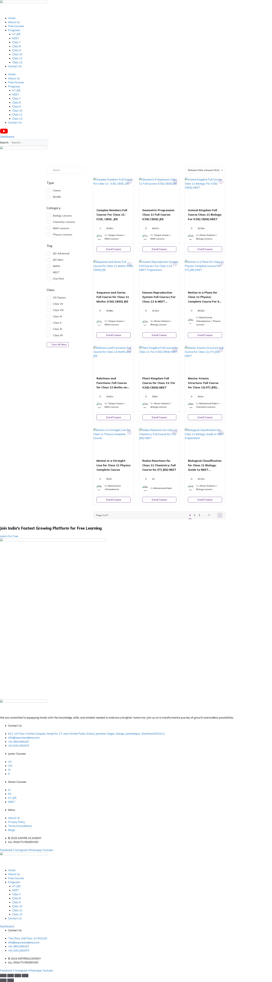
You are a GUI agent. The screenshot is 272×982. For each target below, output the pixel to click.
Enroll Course (113, 249)
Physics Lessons (62, 234)
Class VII (58, 303)
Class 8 (16, 46)
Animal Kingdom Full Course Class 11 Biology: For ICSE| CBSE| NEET (205, 214)
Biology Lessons (62, 215)
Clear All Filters (59, 344)
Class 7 (16, 42)
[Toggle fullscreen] (10, 975)
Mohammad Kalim (208, 403)
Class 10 (17, 54)
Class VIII (58, 310)
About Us (14, 22)
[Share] (17, 975)
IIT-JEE (16, 34)
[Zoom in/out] (3, 975)
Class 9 (16, 50)
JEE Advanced (61, 253)
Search (4, 142)
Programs (14, 30)
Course (57, 190)
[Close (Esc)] (25, 975)
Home (11, 18)
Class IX (57, 316)
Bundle (57, 196)
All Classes (59, 297)
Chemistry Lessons (64, 221)
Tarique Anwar (115, 235)
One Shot (58, 278)
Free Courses (16, 26)
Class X (57, 322)
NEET (15, 38)
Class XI (57, 329)
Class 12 (17, 62)
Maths (56, 266)
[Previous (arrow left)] (3, 980)
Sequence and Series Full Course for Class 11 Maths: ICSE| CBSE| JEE (112, 297)
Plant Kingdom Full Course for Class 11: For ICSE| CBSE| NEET (158, 383)
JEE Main (58, 259)
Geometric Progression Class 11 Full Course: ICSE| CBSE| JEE (158, 214)
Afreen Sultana (207, 235)
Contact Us (15, 66)
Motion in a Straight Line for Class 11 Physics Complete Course (113, 465)
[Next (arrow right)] (10, 980)
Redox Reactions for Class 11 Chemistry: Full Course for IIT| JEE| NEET (159, 465)
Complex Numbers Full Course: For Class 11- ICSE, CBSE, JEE (111, 214)
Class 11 (17, 58)
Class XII (58, 335)
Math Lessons (61, 228)
